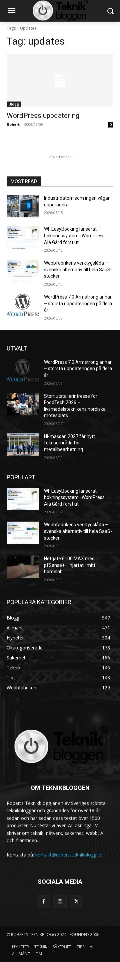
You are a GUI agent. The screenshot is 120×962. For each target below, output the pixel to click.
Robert (13, 124)
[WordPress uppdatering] (60, 80)
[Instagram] (59, 901)
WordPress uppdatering (43, 116)
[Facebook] (43, 901)
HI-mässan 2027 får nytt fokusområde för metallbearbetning (69, 443)
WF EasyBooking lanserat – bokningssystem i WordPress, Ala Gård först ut (75, 235)
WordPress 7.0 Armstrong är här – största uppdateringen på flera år (78, 303)
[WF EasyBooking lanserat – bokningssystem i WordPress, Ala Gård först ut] (23, 237)
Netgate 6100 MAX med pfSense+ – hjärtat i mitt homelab (69, 565)
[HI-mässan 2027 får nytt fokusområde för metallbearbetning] (23, 444)
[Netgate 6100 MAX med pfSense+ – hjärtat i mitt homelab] (23, 567)
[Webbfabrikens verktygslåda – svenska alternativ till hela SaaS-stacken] (23, 271)
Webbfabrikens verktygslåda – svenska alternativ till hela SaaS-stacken (78, 269)
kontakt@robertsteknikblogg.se (68, 854)
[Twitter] (76, 901)
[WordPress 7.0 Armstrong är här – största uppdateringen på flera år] (23, 305)
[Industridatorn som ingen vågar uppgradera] (23, 206)
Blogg (14, 104)
